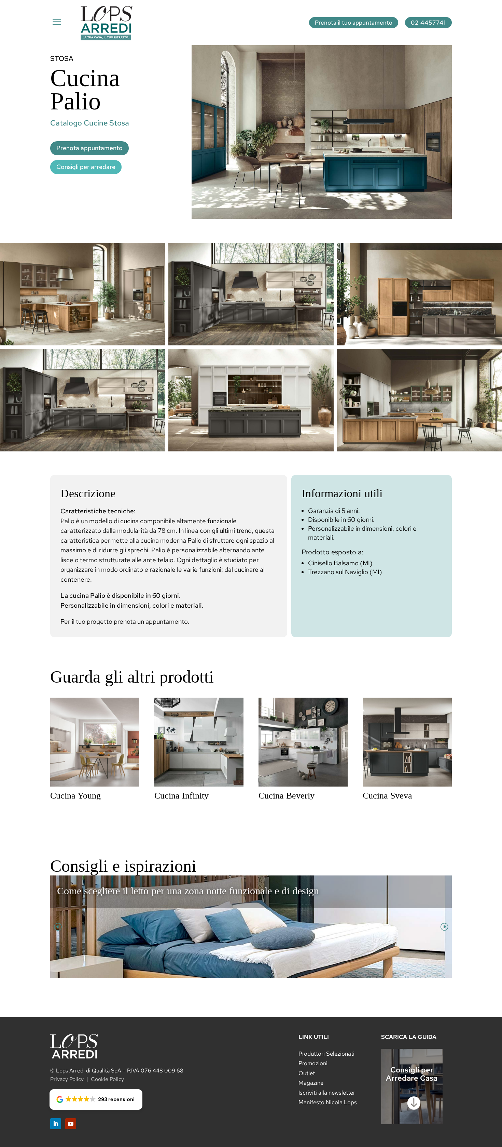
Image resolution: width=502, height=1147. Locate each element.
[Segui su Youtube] (70, 1123)
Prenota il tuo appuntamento (353, 22)
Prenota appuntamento (89, 148)
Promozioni (312, 1063)
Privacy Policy (67, 1079)
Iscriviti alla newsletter (326, 1092)
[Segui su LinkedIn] (55, 1123)
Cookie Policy (107, 1079)
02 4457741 (428, 22)
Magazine (310, 1082)
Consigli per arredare (85, 167)
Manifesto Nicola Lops (327, 1102)
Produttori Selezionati (326, 1053)
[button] (96, 1099)
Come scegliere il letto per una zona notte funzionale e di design (188, 890)
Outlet (306, 1073)
